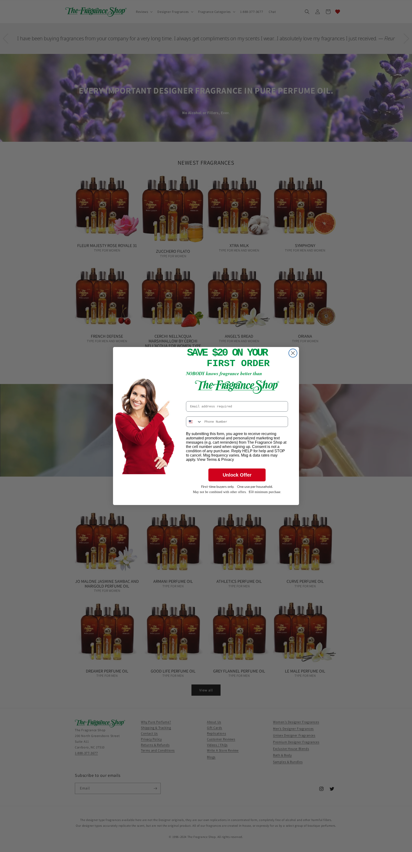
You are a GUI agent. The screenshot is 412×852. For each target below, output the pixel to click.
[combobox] (194, 422)
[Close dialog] (293, 353)
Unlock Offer (237, 475)
